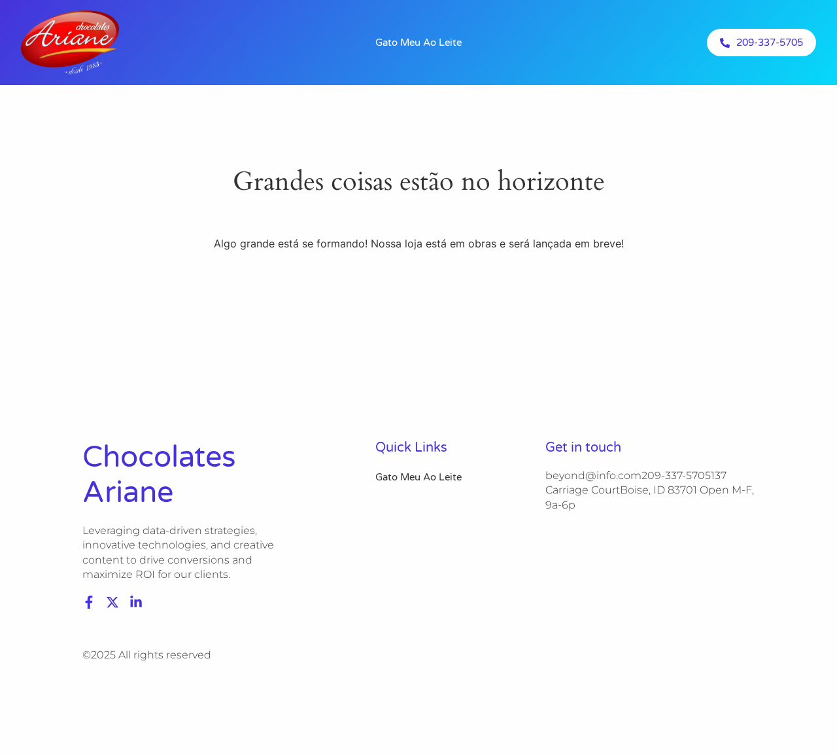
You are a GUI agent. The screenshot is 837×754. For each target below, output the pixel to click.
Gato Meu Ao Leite (418, 42)
